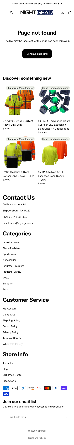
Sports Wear (10, 254)
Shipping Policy (11, 320)
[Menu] (4, 12)
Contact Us (9, 314)
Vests (6, 277)
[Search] (11, 12)
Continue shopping (37, 53)
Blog (5, 369)
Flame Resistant (11, 248)
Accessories (9, 259)
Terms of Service (12, 338)
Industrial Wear (11, 242)
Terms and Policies (37, 438)
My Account (10, 308)
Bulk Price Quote (12, 374)
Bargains (8, 283)
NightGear (41, 431)
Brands (7, 289)
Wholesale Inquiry (13, 343)
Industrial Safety (12, 271)
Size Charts (9, 380)
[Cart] (70, 12)
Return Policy (10, 326)
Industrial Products (13, 265)
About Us (8, 363)
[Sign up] (66, 417)
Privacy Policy (11, 332)
